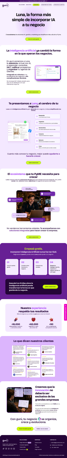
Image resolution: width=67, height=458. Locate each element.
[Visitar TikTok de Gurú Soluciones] (3, 449)
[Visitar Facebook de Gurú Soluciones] (9, 449)
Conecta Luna (23, 449)
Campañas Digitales (24, 444)
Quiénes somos (38, 442)
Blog (36, 444)
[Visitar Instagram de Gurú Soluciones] (6, 449)
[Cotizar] (65, 312)
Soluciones (22, 4)
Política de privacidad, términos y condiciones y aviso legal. (51, 455)
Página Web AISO (23, 442)
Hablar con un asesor (42, 428)
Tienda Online (23, 447)
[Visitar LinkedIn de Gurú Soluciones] (14, 449)
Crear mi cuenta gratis (25, 428)
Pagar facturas (38, 449)
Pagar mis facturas (46, 4)
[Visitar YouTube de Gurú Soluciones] (11, 449)
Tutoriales (37, 447)
